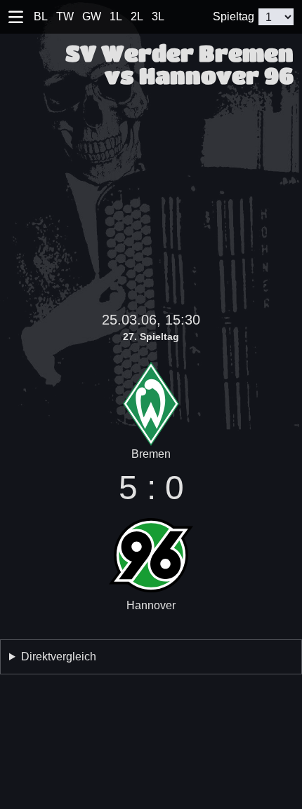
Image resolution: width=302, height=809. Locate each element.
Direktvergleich (58, 656)
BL (41, 16)
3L (158, 16)
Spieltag (233, 16)
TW (65, 16)
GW (91, 16)
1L (116, 16)
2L (137, 16)
